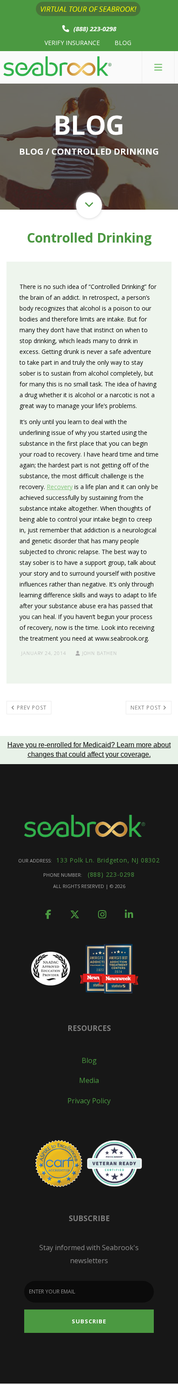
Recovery (60, 487)
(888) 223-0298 (94, 28)
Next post (146, 707)
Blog (122, 43)
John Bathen (98, 653)
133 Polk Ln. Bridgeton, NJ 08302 (108, 860)
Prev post (31, 707)
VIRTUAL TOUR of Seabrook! (88, 9)
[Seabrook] (57, 67)
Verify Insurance (72, 43)
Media (89, 1080)
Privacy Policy (89, 1100)
